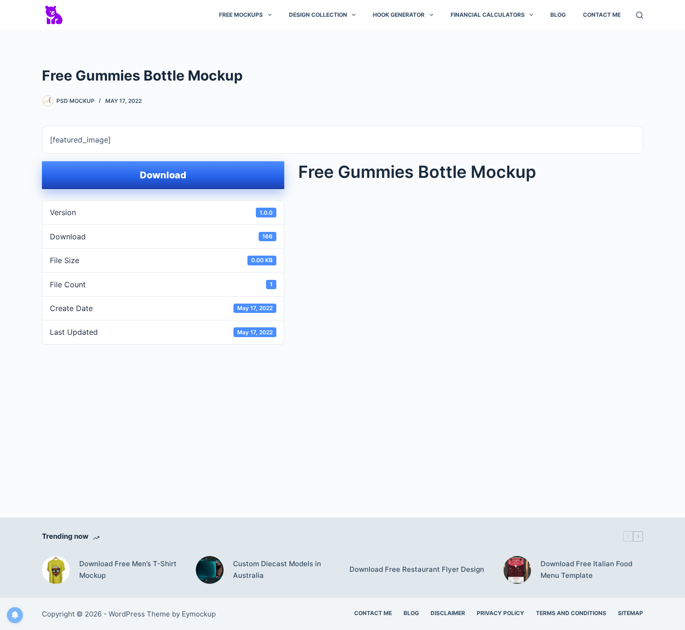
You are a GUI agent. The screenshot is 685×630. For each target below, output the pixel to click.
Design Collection (318, 14)
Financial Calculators (488, 14)
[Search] (639, 15)
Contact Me (602, 14)
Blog (558, 14)
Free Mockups (241, 14)
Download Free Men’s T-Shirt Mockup (128, 569)
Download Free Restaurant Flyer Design (416, 569)
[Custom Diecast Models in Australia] (210, 570)
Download (163, 175)
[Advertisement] (342, 417)
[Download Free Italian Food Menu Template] (517, 570)
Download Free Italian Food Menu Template (586, 569)
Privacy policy (500, 613)
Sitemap (630, 613)
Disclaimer (448, 613)
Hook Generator (399, 14)
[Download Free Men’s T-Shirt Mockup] (56, 570)
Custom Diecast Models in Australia (277, 569)
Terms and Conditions (571, 613)
